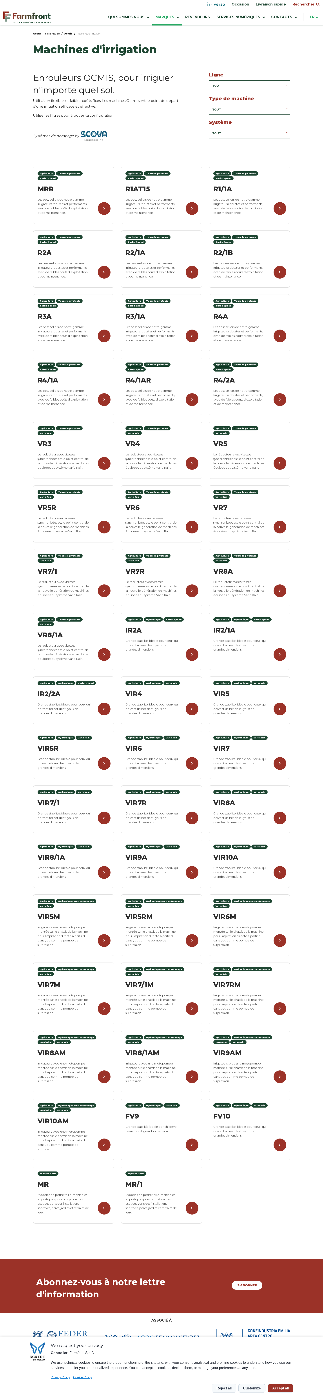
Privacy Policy (60, 1377)
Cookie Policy (82, 1377)
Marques (53, 33)
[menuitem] (216, 4)
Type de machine (231, 99)
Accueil (38, 33)
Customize (252, 1388)
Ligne (216, 75)
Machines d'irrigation (88, 33)
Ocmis (68, 33)
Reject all (224, 1388)
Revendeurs (197, 17)
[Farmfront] (27, 17)
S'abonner (247, 1285)
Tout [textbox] (216, 85)
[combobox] (249, 85)
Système (220, 122)
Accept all (280, 1388)
